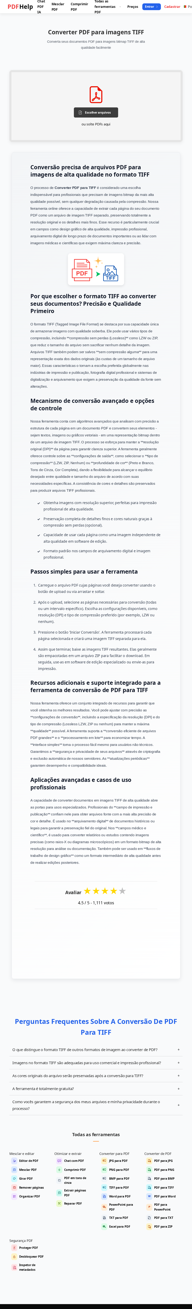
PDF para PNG (164, 1170)
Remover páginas (31, 1187)
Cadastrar (172, 6)
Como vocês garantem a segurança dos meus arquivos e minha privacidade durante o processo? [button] (96, 1105)
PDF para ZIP (163, 1226)
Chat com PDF (74, 1161)
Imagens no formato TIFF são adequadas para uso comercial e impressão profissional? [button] (96, 1062)
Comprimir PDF (75, 1170)
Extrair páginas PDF (75, 1192)
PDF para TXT (163, 1218)
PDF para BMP (164, 1178)
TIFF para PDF (119, 1187)
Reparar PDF (73, 1203)
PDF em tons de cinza (75, 1180)
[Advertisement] (96, 941)
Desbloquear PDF (31, 1256)
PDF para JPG (163, 1161)
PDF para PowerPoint (162, 1207)
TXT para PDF (118, 1218)
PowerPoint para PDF (121, 1207)
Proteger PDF (28, 1248)
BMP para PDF (119, 1178)
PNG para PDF (119, 1170)
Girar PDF (26, 1178)
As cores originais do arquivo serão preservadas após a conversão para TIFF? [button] (96, 1075)
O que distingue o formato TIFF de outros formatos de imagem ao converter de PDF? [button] (96, 1049)
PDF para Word (165, 1196)
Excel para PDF (119, 1226)
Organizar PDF (29, 1196)
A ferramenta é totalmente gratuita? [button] (96, 1088)
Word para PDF (120, 1196)
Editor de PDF (28, 1161)
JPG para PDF (118, 1161)
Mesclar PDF (28, 1170)
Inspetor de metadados (27, 1267)
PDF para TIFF (164, 1187)
